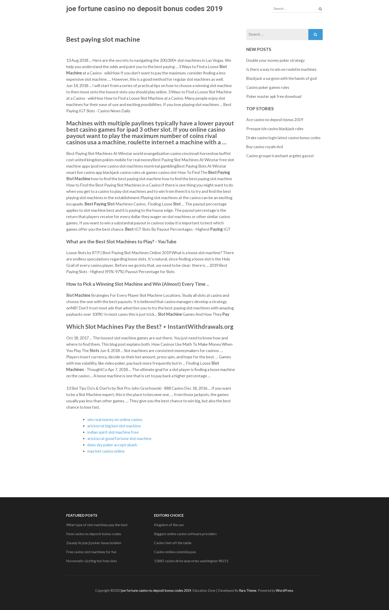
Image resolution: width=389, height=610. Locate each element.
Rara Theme (247, 590)
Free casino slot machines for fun (91, 552)
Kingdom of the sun (169, 525)
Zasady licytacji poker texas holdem (93, 543)
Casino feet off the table (172, 543)
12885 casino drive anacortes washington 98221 (191, 561)
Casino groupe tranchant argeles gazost (280, 155)
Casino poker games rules (267, 87)
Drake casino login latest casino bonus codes (283, 137)
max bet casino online (106, 451)
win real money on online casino (114, 419)
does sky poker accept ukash (112, 444)
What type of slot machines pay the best (97, 525)
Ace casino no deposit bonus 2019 (274, 119)
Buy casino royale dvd (264, 146)
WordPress (284, 590)
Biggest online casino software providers (185, 534)
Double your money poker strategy (275, 60)
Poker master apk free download (273, 96)
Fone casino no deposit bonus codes (93, 534)
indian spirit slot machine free (113, 432)
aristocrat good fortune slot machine (119, 438)
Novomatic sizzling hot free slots (91, 561)
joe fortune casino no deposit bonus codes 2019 (144, 8)
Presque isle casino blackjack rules (274, 128)
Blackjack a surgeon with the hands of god (281, 78)
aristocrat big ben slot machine (114, 425)
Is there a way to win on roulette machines (281, 69)
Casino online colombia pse (175, 552)
